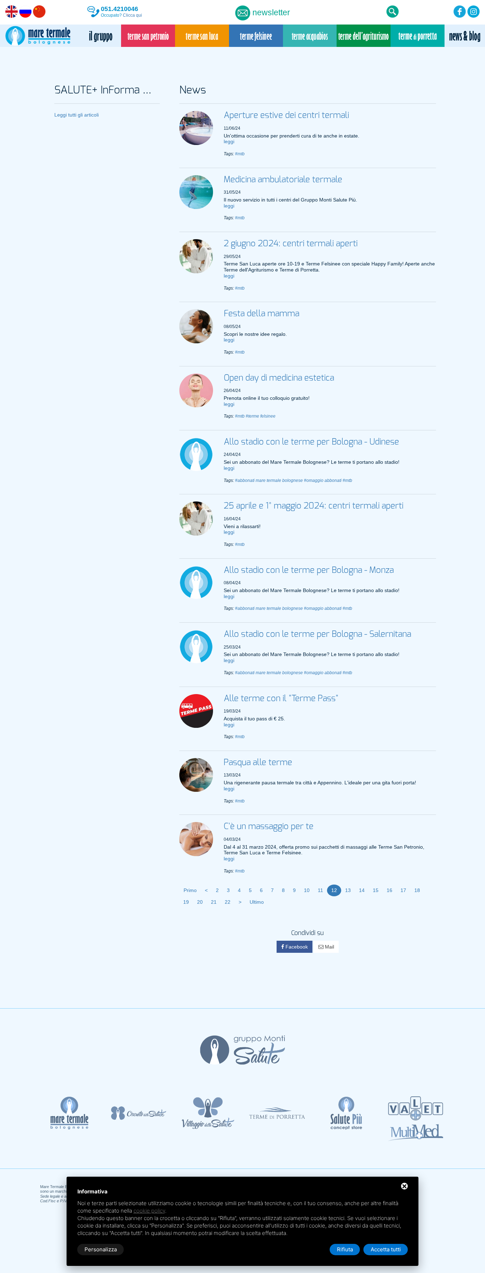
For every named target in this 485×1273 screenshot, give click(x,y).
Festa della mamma (261, 314)
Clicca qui (132, 15)
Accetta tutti (386, 1249)
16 (389, 890)
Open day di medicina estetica (279, 378)
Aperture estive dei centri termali (286, 115)
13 (348, 890)
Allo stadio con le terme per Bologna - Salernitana (317, 634)
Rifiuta (345, 1249)
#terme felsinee (261, 416)
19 (186, 902)
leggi (229, 141)
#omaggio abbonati (323, 480)
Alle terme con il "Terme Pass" (281, 698)
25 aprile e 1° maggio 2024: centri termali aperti (313, 506)
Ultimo (257, 902)
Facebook (296, 947)
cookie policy (149, 1210)
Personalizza (101, 1249)
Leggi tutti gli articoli (76, 115)
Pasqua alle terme (258, 762)
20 (200, 902)
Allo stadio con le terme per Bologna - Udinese (311, 442)
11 (320, 890)
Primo (190, 890)
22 (227, 902)
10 (307, 890)
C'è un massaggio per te (269, 826)
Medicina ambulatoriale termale (283, 180)
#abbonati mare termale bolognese (269, 480)
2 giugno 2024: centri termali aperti (291, 244)
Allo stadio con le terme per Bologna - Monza (309, 570)
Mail (328, 947)
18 (417, 890)
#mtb (240, 153)
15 (375, 890)
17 (403, 890)
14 (362, 890)
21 (214, 902)
